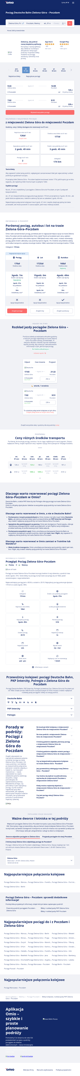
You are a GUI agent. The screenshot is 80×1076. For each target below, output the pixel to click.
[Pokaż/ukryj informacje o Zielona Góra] (71, 860)
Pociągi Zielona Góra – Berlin (14, 887)
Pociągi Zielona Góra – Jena (38, 955)
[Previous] (10, 457)
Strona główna (11, 997)
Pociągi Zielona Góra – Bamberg (64, 955)
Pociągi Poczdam (33, 997)
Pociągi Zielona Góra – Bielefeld (15, 955)
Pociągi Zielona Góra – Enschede (16, 960)
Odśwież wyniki (39, 353)
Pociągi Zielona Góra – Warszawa (16, 882)
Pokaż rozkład (22, 163)
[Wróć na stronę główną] (10, 3)
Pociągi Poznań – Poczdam (14, 969)
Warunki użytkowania (45, 1070)
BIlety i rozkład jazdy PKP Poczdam (53, 911)
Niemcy (21, 997)
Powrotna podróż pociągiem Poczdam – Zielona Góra (21, 909)
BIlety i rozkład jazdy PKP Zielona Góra (55, 908)
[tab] (14, 76)
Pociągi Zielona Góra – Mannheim (40, 942)
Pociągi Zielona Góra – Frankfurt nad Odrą (43, 882)
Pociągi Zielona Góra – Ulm (62, 951)
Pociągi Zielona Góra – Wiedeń (63, 933)
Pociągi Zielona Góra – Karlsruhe (40, 947)
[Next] (71, 70)
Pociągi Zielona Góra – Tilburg (63, 942)
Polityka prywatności (63, 1070)
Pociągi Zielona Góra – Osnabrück (64, 947)
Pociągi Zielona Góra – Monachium (17, 938)
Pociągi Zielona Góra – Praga (38, 938)
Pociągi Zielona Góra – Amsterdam (64, 938)
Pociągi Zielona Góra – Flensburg (16, 964)
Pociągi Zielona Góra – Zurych (15, 942)
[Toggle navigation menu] (73, 3)
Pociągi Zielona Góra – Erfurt (14, 947)
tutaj (57, 425)
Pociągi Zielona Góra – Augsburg (40, 960)
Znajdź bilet (23, 138)
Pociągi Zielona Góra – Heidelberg (16, 951)
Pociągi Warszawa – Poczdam (39, 964)
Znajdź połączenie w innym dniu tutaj (40, 412)
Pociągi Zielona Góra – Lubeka (63, 960)
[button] (47, 23)
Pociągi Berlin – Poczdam (61, 964)
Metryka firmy (28, 1070)
